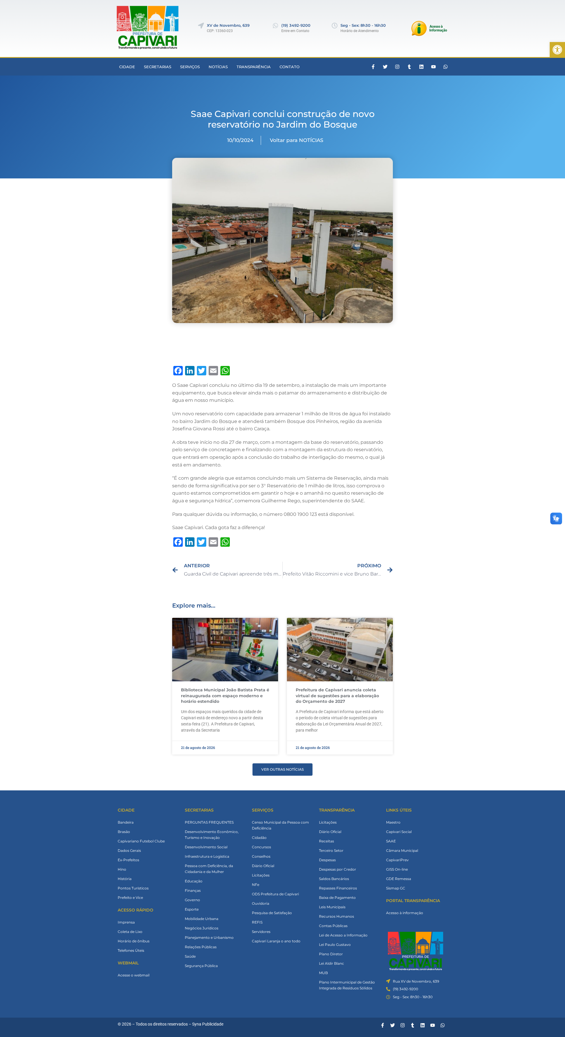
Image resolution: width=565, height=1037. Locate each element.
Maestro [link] (393, 822)
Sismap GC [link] (395, 888)
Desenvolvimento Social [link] (206, 847)
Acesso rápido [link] (135, 910)
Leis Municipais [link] (332, 907)
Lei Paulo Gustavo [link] (335, 944)
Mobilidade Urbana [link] (201, 918)
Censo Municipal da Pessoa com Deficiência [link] (280, 825)
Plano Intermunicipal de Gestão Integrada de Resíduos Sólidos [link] (347, 985)
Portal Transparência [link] (413, 900)
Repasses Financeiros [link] (338, 888)
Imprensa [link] (126, 922)
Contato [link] (290, 66)
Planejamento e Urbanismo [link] (209, 937)
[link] (557, 49)
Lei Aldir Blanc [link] (331, 963)
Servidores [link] (261, 931)
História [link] (125, 879)
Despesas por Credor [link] (337, 869)
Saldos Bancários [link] (334, 879)
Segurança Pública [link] (201, 966)
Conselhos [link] (261, 856)
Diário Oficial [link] (263, 866)
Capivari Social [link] (399, 831)
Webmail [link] (128, 963)
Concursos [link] (261, 847)
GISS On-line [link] (397, 869)
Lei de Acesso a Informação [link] (343, 935)
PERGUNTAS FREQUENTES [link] (209, 822)
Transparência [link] (254, 66)
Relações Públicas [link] (201, 947)
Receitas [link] (326, 841)
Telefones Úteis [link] (131, 950)
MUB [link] (323, 973)
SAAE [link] (391, 841)
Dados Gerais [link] (129, 850)
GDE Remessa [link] (398, 879)
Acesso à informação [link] (404, 913)
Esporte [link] (192, 909)
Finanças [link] (193, 890)
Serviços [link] (190, 66)
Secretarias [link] (157, 66)
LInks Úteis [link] (399, 810)
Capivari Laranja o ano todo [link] (276, 941)
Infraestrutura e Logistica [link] (207, 856)
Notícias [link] (218, 66)
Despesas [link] (327, 860)
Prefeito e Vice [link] (130, 897)
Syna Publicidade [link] (207, 1024)
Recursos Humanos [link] (336, 916)
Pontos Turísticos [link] (133, 888)
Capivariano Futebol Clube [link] (141, 841)
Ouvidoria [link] (260, 903)
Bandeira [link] (126, 822)
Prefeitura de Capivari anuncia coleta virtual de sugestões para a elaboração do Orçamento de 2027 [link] (337, 695)
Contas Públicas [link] (333, 926)
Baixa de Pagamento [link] (337, 897)
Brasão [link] (124, 831)
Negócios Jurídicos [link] (201, 928)
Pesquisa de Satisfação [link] (272, 913)
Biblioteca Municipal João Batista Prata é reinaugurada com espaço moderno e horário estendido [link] (225, 695)
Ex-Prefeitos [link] (128, 860)
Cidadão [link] (259, 837)
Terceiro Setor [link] (331, 850)
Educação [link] (193, 881)
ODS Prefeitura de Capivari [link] (275, 894)
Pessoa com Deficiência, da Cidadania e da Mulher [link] (209, 869)
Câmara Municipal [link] (402, 850)
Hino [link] (122, 869)
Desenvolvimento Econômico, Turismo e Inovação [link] (212, 834)
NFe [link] (255, 884)
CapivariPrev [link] (397, 860)
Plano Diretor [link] (331, 954)
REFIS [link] (257, 922)
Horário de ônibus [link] (133, 941)
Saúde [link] (190, 956)
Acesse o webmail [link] (133, 975)
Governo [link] (192, 900)
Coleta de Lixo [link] (130, 931)
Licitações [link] (261, 875)
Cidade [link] (127, 66)
